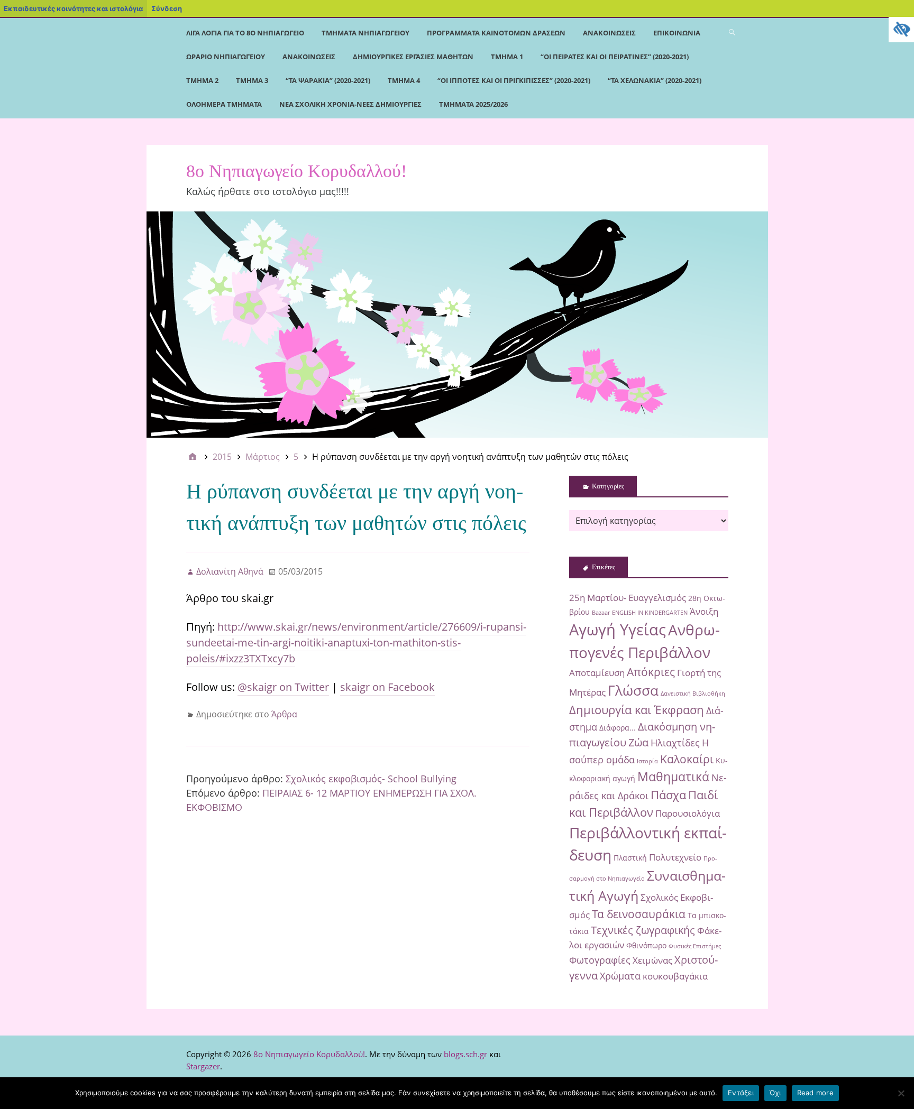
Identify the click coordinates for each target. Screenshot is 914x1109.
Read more (815, 1092)
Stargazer (203, 1066)
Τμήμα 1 (507, 56)
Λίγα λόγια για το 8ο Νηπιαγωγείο (245, 33)
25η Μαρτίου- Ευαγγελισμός (627, 598)
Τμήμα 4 (404, 80)
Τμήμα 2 (202, 80)
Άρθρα (284, 714)
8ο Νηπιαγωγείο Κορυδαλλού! (296, 171)
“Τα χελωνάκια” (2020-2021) (654, 80)
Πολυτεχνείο (675, 857)
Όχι (775, 1092)
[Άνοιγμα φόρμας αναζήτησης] (732, 32)
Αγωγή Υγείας (617, 629)
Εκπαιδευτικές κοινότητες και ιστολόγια (73, 8)
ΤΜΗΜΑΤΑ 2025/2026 (473, 104)
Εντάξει (741, 1092)
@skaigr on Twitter (283, 687)
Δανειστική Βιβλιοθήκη (693, 693)
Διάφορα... (617, 728)
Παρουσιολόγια (687, 813)
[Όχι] (900, 1093)
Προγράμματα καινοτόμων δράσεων (496, 33)
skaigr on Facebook (387, 687)
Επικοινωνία (676, 33)
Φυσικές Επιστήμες (695, 946)
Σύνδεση (166, 8)
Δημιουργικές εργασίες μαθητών (413, 56)
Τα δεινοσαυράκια (639, 913)
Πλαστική (630, 858)
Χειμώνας (652, 960)
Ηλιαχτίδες (675, 742)
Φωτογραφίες (599, 959)
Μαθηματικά (673, 776)
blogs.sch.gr (465, 1054)
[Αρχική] (192, 456)
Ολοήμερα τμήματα (224, 104)
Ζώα (638, 742)
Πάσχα (668, 795)
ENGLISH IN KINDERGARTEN (650, 612)
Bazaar (601, 612)
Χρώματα (620, 975)
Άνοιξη (704, 611)
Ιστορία (647, 761)
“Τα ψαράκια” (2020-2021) (328, 80)
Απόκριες (651, 671)
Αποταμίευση (597, 673)
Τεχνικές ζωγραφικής (643, 930)
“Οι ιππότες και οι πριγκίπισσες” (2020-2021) (513, 80)
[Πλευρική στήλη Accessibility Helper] (901, 29)
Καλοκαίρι (687, 758)
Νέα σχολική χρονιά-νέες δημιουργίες (350, 104)
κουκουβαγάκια (675, 976)
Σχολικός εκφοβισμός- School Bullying (371, 778)
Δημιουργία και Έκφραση (636, 709)
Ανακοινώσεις (609, 33)
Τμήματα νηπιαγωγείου (365, 33)
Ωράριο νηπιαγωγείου (225, 56)
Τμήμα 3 (252, 80)
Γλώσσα (633, 690)
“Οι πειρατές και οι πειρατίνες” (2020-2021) (615, 56)
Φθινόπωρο (646, 945)
